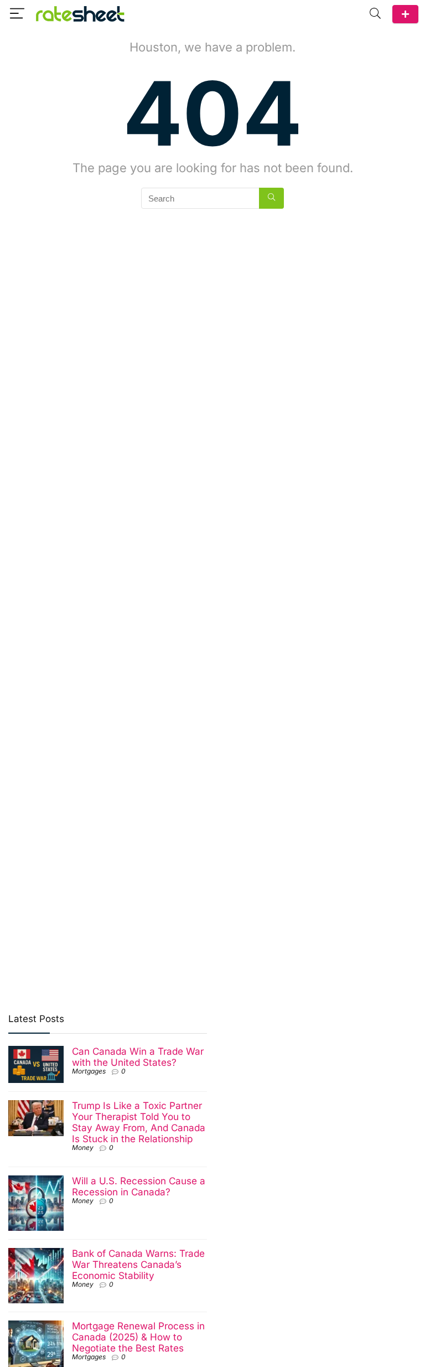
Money (83, 1147)
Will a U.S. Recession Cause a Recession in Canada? (138, 1186)
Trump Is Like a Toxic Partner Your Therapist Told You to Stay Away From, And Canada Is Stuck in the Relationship (138, 1122)
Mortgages (89, 1071)
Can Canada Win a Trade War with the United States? (138, 1056)
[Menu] (17, 14)
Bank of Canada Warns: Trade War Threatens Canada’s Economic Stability (138, 1264)
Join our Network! (405, 14)
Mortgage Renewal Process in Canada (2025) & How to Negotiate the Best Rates (138, 1337)
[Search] (375, 14)
